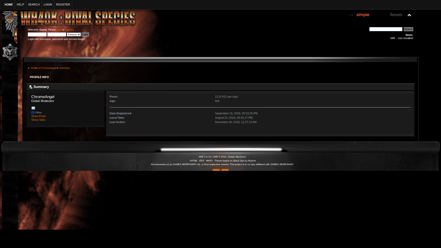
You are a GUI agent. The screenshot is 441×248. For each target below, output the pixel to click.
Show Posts (38, 116)
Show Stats (38, 119)
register (69, 29)
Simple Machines (237, 156)
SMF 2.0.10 (205, 156)
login (59, 29)
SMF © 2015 (219, 156)
